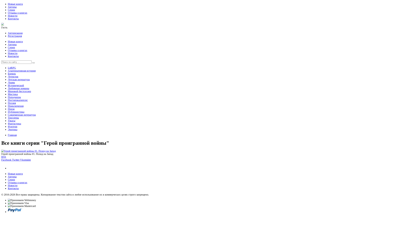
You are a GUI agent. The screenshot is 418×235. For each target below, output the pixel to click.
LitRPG (12, 67)
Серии (11, 9)
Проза (11, 109)
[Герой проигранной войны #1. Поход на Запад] (28, 151)
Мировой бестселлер (19, 91)
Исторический (16, 85)
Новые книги (15, 4)
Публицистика (16, 111)
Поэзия (12, 103)
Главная (12, 135)
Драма (11, 82)
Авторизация (15, 33)
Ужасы (11, 120)
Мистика (13, 94)
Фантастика (14, 123)
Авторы (12, 7)
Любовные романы (18, 88)
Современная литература (22, 114)
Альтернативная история (22, 70)
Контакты (13, 18)
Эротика (12, 129)
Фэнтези (12, 126)
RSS (3, 157)
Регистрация (15, 36)
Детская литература (19, 79)
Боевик (12, 73)
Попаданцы (14, 97)
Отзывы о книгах (17, 12)
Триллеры (13, 117)
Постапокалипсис (18, 100)
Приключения (16, 106)
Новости (12, 15)
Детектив (13, 76)
